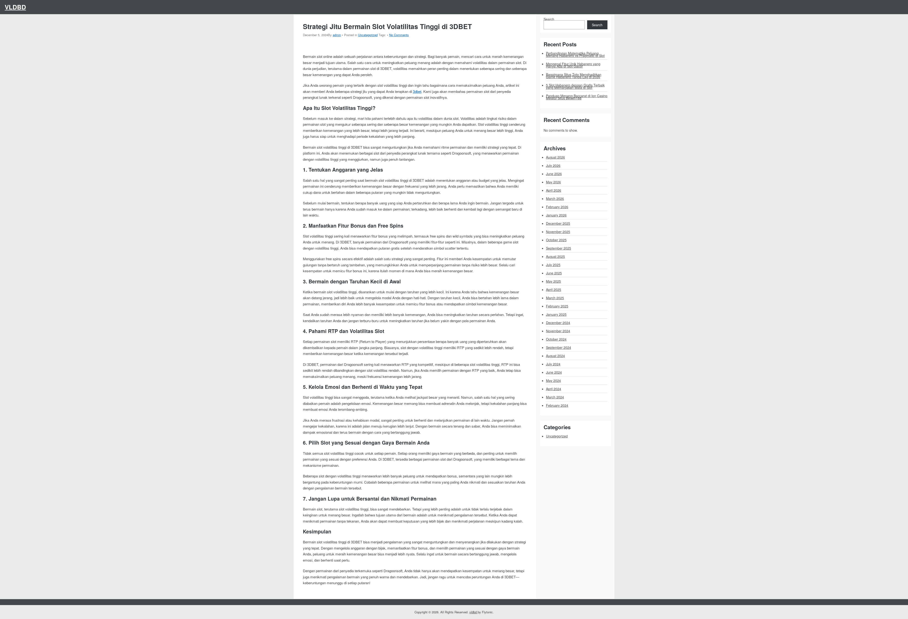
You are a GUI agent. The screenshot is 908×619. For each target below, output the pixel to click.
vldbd (15, 7)
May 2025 (553, 281)
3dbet (417, 91)
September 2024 (558, 347)
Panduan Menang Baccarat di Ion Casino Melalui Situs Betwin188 (576, 96)
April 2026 (553, 190)
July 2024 (553, 364)
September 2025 (558, 248)
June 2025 (554, 273)
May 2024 (553, 380)
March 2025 (555, 297)
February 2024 (557, 405)
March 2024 (555, 397)
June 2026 (554, 173)
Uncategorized (368, 35)
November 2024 (558, 331)
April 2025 (553, 289)
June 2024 (554, 372)
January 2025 (556, 314)
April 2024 (553, 388)
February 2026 (557, 206)
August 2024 (555, 355)
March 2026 (555, 198)
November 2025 (558, 231)
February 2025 (557, 306)
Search (549, 19)
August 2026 (555, 157)
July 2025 (553, 264)
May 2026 (553, 182)
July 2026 (553, 165)
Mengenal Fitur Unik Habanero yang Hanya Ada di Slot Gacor (573, 65)
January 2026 (556, 215)
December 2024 (558, 322)
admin (337, 35)
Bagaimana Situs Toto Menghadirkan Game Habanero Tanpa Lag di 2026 (573, 75)
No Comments (399, 35)
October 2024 (556, 339)
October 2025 (556, 240)
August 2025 (555, 256)
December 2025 (558, 223)
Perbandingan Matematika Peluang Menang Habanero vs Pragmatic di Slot (575, 54)
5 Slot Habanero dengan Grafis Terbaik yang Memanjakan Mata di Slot (575, 86)
